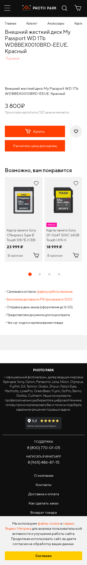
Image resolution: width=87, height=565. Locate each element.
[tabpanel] (24, 219)
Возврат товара (43, 512)
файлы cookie (49, 523)
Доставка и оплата (43, 494)
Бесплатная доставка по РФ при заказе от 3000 (39, 299)
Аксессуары (55, 23)
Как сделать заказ (43, 503)
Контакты (43, 485)
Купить (39, 131)
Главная (10, 23)
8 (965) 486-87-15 (43, 462)
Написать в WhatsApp (43, 456)
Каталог (31, 23)
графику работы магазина (54, 291)
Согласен (43, 556)
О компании (43, 475)
